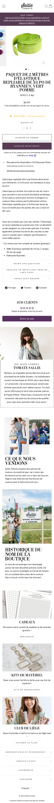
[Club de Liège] (27, 710)
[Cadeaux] (27, 604)
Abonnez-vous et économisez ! (26, 752)
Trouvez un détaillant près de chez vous (27, 271)
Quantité (27, 123)
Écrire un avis (27, 318)
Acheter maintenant (27, 146)
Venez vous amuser (27, 278)
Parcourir (27, 637)
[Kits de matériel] (27, 657)
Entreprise (26, 770)
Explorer (26, 779)
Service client (26, 761)
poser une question (27, 264)
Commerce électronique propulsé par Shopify (26, 801)
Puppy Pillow (12, 394)
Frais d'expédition (12, 106)
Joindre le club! (27, 743)
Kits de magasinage (27, 690)
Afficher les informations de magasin (21, 171)
